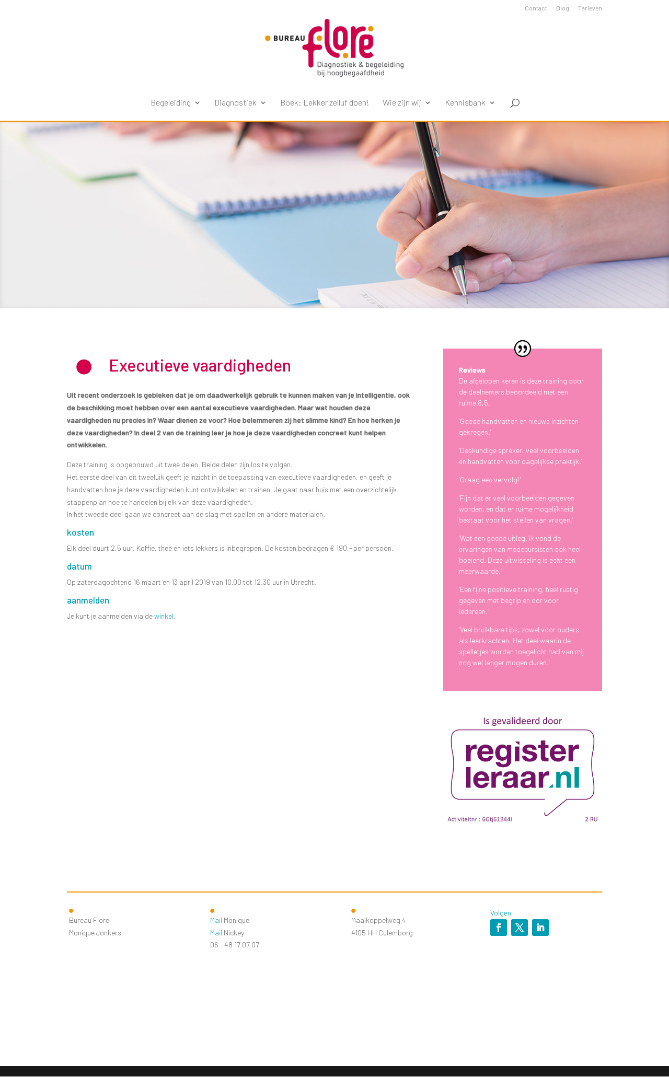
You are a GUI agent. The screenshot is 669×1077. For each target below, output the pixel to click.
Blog (562, 8)
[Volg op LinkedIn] (540, 927)
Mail (216, 920)
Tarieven (590, 8)
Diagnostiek (235, 103)
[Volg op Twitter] (519, 927)
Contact (536, 8)
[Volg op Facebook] (498, 927)
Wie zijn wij (402, 103)
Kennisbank (465, 103)
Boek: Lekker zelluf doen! (325, 103)
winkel (164, 615)
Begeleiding (171, 103)
